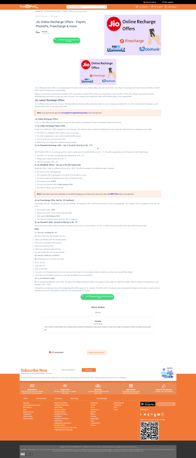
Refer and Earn (28, 418)
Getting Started (119, 403)
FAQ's (115, 407)
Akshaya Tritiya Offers (61, 405)
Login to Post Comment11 (97, 352)
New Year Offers (59, 412)
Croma (93, 405)
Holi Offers (58, 416)
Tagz (92, 421)
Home (37, 11)
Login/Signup (172, 7)
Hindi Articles (27, 416)
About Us (26, 403)
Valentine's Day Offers (61, 418)
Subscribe (88, 370)
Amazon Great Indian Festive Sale (65, 427)
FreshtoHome (95, 423)
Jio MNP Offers (113, 194)
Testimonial (27, 414)
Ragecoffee (95, 418)
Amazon (93, 416)
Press (116, 409)
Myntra (93, 414)
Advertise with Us (151, 2)
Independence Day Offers (62, 423)
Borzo (93, 407)
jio (41, 11)
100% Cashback (168, 2)
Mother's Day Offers (60, 403)
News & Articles (28, 412)
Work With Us (27, 407)
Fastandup (94, 403)
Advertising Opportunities (31, 405)
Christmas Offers (60, 409)
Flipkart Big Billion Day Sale (63, 430)
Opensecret (94, 409)
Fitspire (93, 425)
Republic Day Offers (60, 414)
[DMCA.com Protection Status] (27, 455)
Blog (24, 409)
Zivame (93, 412)
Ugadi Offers (58, 407)
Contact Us (117, 405)
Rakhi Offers (58, 421)
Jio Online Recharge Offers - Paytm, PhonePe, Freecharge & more (65, 11)
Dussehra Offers (59, 425)
